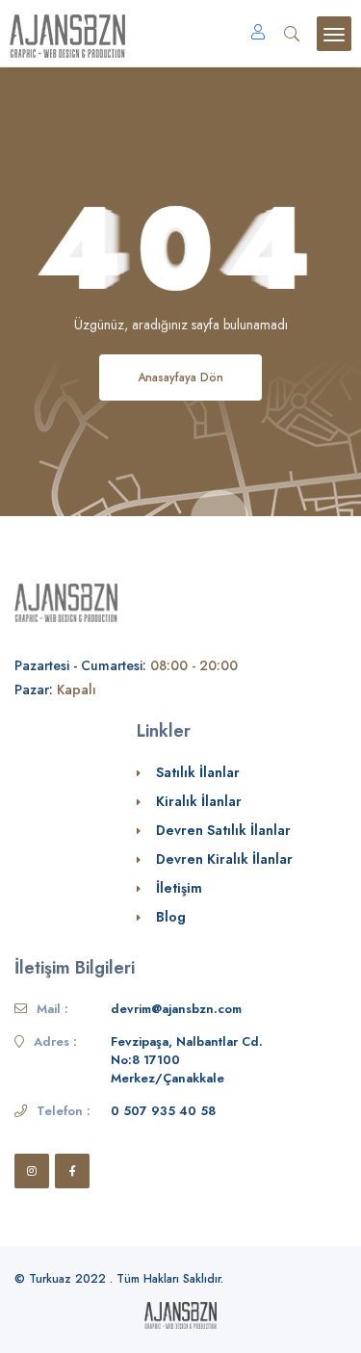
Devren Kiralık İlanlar (224, 859)
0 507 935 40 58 (163, 1111)
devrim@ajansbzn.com (176, 1009)
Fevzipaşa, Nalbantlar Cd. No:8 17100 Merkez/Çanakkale (187, 1059)
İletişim (179, 888)
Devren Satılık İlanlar (223, 830)
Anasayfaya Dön (180, 377)
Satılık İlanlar (198, 772)
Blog (171, 916)
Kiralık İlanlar (199, 801)
